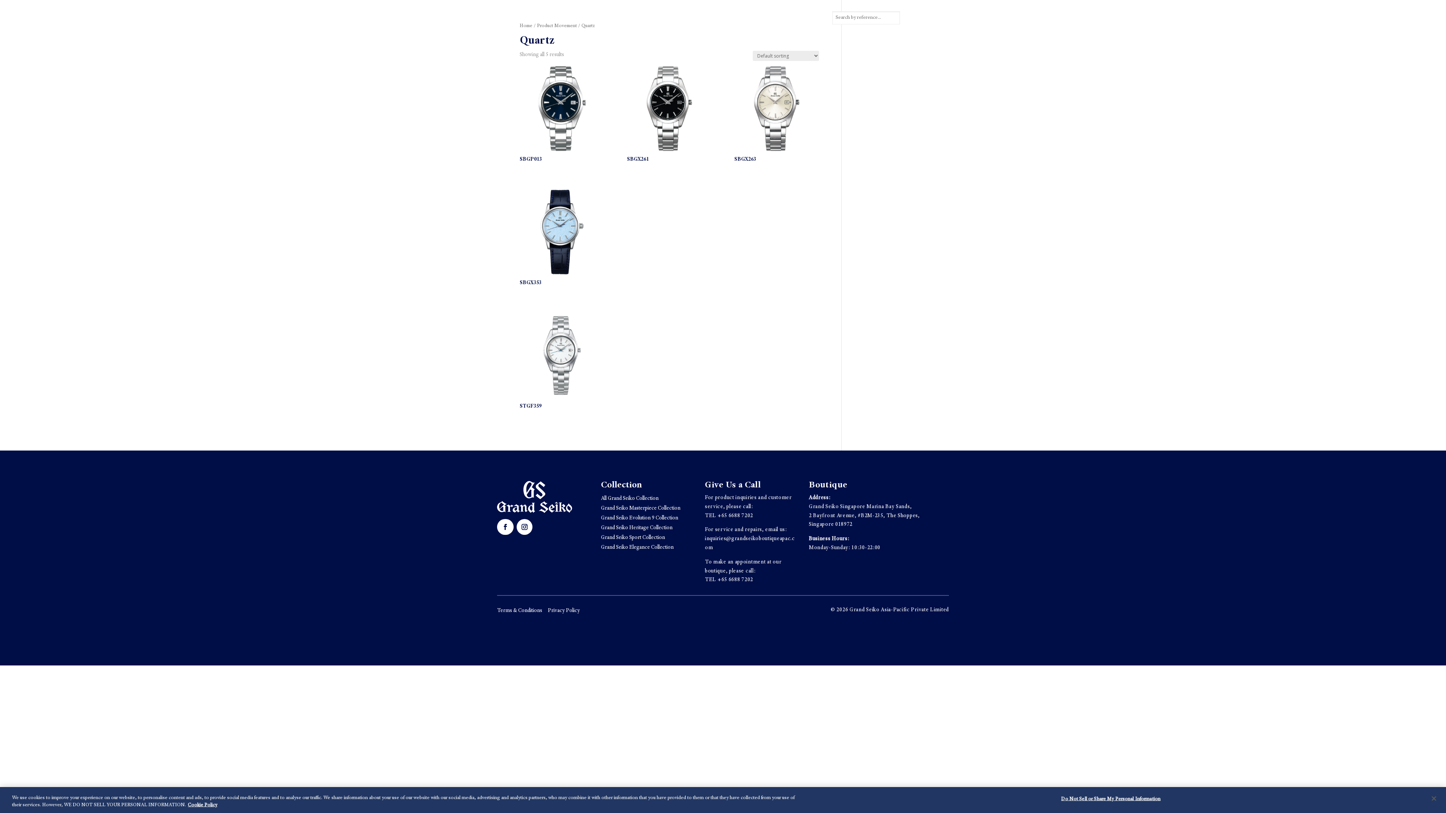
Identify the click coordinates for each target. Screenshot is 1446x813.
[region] (723, 800)
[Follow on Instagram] (524, 527)
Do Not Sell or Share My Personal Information (1111, 799)
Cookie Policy (202, 805)
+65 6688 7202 (735, 516)
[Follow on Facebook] (505, 527)
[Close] (1434, 798)
